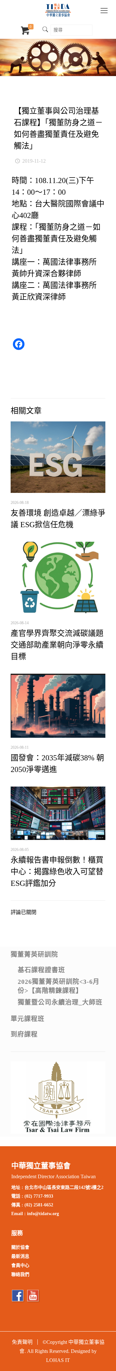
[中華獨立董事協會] (58, 9)
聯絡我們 (20, 1274)
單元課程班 (27, 1018)
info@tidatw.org (43, 1213)
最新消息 (20, 1256)
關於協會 (20, 1247)
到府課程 (24, 1034)
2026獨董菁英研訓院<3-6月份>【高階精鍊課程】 (59, 986)
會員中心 (20, 1265)
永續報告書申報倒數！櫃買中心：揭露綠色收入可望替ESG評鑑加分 (57, 871)
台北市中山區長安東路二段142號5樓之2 (63, 1187)
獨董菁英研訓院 (34, 954)
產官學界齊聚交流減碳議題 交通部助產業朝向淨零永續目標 (57, 645)
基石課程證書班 (41, 970)
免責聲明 (22, 1342)
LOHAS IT (58, 1360)
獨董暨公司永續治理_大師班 (60, 1002)
